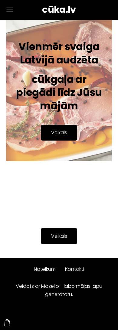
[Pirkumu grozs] (7, 322)
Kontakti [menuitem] (74, 269)
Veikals (59, 236)
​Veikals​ (59, 132)
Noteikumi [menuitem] (45, 269)
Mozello (50, 286)
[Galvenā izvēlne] (10, 10)
